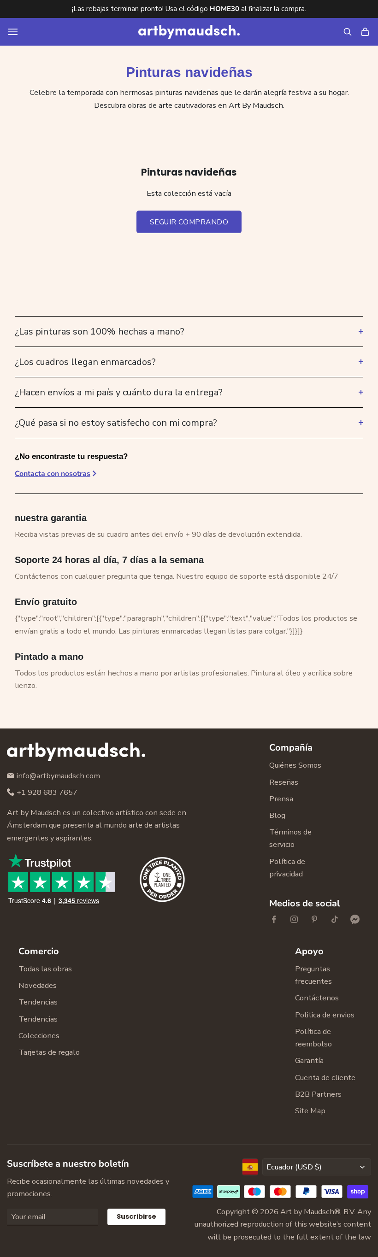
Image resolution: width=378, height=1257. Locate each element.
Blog (277, 815)
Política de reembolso (313, 1037)
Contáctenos (317, 998)
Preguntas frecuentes (313, 975)
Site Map (310, 1110)
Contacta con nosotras (52, 474)
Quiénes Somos (295, 765)
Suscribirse (136, 1216)
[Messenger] (355, 919)
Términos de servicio (290, 838)
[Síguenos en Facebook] (273, 919)
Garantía (309, 1060)
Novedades (37, 985)
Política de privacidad (287, 867)
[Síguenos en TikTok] (334, 919)
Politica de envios (324, 1015)
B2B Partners (318, 1094)
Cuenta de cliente (325, 1077)
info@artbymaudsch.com (58, 775)
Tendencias (38, 1002)
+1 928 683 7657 (47, 792)
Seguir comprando (189, 222)
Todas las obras (45, 968)
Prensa (281, 798)
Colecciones (38, 1035)
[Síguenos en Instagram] (294, 919)
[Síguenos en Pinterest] (314, 919)
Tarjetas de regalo (49, 1052)
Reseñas (283, 782)
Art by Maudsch (307, 1211)
